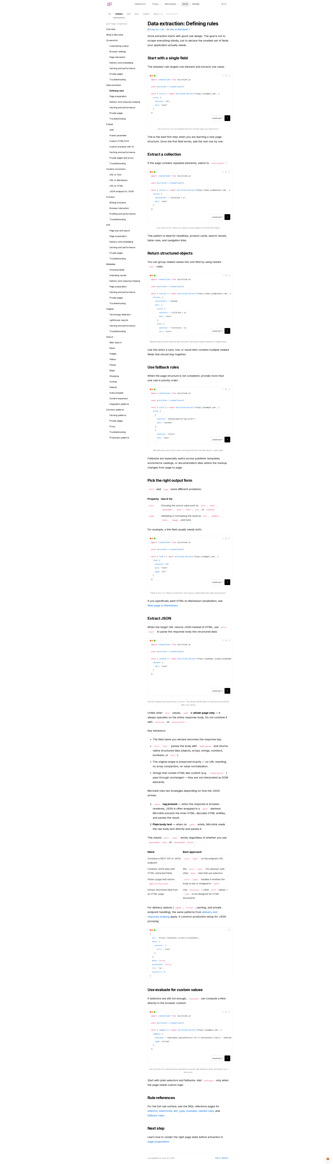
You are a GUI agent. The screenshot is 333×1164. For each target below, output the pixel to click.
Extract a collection (164, 154)
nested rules (206, 1110)
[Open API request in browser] (226, 76)
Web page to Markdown (162, 605)
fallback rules (156, 1115)
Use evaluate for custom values (175, 989)
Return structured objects (170, 253)
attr (175, 1110)
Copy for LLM (157, 29)
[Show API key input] (223, 76)
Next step (156, 1128)
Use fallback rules (163, 367)
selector (152, 1110)
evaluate (191, 1110)
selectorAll (165, 1110)
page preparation (158, 1141)
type (182, 1110)
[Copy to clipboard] (229, 75)
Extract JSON (159, 618)
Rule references (161, 1097)
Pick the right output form (170, 480)
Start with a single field (168, 58)
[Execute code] (227, 118)
